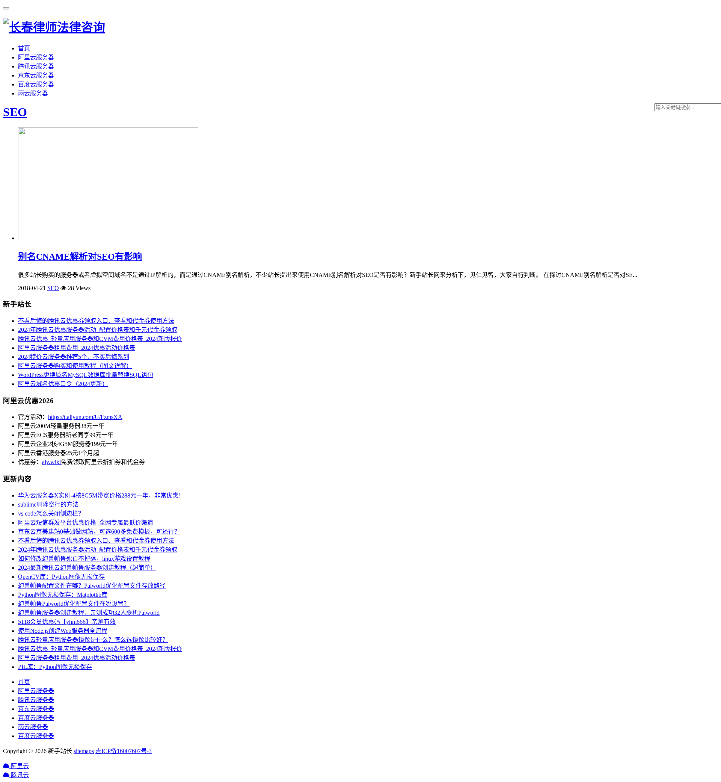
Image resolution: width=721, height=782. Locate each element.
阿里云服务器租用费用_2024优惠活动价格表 (76, 348)
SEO (15, 112)
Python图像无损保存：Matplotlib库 (62, 594)
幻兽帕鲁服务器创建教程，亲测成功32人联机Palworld (89, 613)
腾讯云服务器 (36, 66)
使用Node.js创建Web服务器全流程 (62, 631)
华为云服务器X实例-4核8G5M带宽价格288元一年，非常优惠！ (101, 495)
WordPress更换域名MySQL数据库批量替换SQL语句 (85, 375)
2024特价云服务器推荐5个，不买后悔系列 (73, 357)
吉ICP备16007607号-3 (123, 751)
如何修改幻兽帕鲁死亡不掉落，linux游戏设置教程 (84, 558)
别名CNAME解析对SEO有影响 (80, 257)
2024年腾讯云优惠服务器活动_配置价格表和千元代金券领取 (97, 330)
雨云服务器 (33, 93)
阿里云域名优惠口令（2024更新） (63, 384)
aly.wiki (51, 462)
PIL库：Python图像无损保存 (55, 667)
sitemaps (84, 751)
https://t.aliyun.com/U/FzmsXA (85, 417)
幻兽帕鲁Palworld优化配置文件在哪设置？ (74, 603)
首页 (24, 48)
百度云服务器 (36, 84)
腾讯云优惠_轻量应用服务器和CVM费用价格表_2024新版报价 (100, 339)
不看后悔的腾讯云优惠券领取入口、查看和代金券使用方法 (96, 321)
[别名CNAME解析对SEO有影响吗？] (108, 238)
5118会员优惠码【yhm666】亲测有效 (67, 622)
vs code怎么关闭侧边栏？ (51, 513)
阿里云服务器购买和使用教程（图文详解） (75, 366)
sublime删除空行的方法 (48, 504)
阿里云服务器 (36, 57)
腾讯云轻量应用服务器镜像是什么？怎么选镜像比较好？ (93, 640)
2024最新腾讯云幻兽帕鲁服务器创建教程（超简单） (87, 567)
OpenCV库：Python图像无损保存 (61, 576)
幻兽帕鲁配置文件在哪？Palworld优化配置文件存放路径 (92, 585)
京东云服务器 (36, 75)
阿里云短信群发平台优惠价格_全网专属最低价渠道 (85, 522)
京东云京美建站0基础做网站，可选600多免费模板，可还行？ (99, 531)
